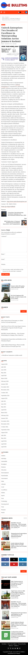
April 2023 (3, 444)
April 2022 (3, 446)
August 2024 (4, 432)
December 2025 (5, 387)
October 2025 (4, 392)
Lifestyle (3, 484)
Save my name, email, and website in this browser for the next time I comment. (13, 270)
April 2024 (3, 441)
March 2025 (4, 412)
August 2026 (4, 364)
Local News (4, 490)
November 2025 (5, 389)
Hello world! (19, 355)
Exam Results (4, 475)
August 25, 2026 (15, 289)
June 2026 (3, 370)
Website (3, 264)
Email (3, 259)
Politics (3, 492)
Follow (26, 12)
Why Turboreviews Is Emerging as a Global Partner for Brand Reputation (17, 584)
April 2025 (3, 409)
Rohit (3, 43)
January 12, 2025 (9, 43)
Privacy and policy (22, 644)
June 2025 (3, 404)
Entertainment (5, 472)
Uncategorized (5, 504)
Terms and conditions (12, 644)
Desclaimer (4, 644)
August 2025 (4, 398)
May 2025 (3, 407)
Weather (3, 509)
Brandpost (4, 464)
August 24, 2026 (15, 300)
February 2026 (5, 381)
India (2, 481)
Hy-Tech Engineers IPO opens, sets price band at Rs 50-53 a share (18, 297)
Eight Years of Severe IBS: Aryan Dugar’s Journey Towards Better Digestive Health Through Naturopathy (13, 327)
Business (3, 24)
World (2, 512)
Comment (4, 236)
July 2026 (3, 367)
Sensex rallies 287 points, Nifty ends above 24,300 (18, 286)
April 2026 (3, 375)
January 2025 (4, 418)
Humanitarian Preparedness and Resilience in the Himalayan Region (19, 533)
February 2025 (5, 415)
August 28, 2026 (15, 587)
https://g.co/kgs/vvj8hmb (8, 206)
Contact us (16, 645)
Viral (2, 507)
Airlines (3, 455)
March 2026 (4, 378)
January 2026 (4, 384)
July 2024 (3, 435)
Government (4, 478)
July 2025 (3, 401)
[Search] (23, 12)
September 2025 (5, 395)
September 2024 (5, 429)
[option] (14, 524)
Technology (4, 501)
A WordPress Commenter (7, 355)
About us (11, 645)
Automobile (4, 461)
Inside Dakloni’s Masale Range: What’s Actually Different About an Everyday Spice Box (19, 544)
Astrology (3, 458)
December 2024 (5, 421)
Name (3, 254)
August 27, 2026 (15, 536)
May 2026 (3, 372)
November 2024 (5, 424)
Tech (2, 498)
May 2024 (3, 438)
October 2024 (4, 427)
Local (2, 487)
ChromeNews (11, 653)
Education (3, 470)
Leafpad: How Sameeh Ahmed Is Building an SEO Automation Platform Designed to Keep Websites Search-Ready (18, 634)
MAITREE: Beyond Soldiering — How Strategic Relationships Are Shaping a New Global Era (19, 523)
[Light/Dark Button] (19, 12)
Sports (2, 495)
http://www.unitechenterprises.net (17, 201)
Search (4, 307)
